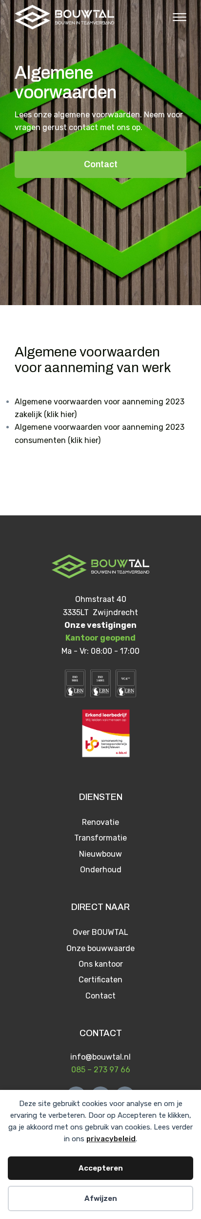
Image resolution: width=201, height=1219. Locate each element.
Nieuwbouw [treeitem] (100, 854)
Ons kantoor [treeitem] (101, 964)
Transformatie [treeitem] (100, 837)
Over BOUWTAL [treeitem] (100, 932)
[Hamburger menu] (174, 17)
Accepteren (101, 1168)
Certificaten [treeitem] (100, 979)
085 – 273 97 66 (100, 1069)
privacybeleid (111, 1138)
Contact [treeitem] (100, 995)
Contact (101, 164)
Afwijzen (100, 1198)
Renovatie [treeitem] (100, 822)
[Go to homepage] (64, 17)
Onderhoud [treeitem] (100, 869)
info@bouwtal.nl (100, 1057)
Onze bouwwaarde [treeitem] (100, 948)
